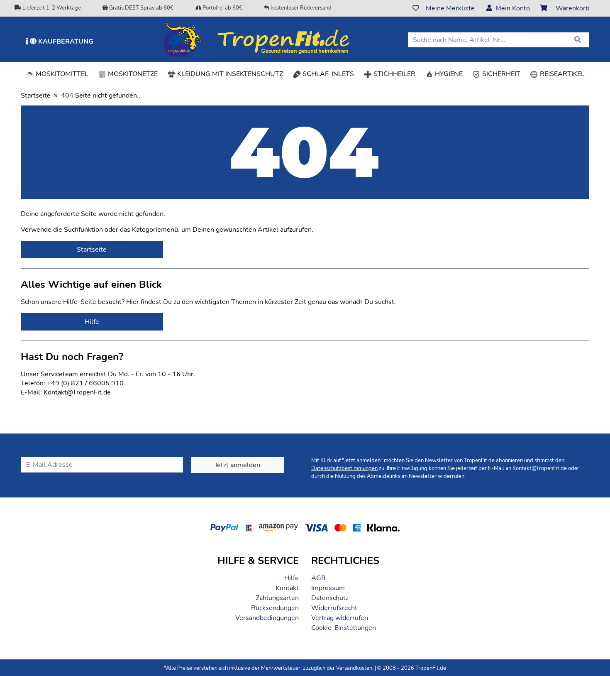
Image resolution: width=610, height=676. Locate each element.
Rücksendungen (275, 607)
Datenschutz (330, 598)
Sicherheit (500, 73)
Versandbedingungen (267, 617)
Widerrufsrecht (334, 607)
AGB (318, 578)
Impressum (328, 588)
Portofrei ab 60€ (221, 8)
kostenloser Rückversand (300, 8)
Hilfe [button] (92, 321)
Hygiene (448, 73)
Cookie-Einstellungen (343, 627)
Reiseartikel (561, 73)
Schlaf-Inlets (327, 73)
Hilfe (291, 578)
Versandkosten (354, 668)
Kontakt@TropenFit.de (539, 468)
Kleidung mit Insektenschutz (229, 73)
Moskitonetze (132, 73)
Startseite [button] (92, 249)
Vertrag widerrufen (339, 617)
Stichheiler (393, 73)
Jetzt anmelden (237, 465)
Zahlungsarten (277, 598)
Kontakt (287, 588)
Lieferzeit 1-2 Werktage (51, 8)
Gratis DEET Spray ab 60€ (140, 8)
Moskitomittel (61, 73)
